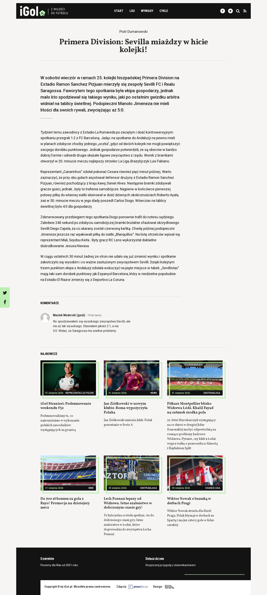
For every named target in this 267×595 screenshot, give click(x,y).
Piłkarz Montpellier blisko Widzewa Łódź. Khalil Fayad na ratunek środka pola (190, 408)
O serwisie (47, 558)
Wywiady (147, 11)
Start (118, 11)
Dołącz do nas (155, 558)
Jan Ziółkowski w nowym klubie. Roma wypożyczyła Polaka (126, 408)
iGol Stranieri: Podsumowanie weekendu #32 (65, 406)
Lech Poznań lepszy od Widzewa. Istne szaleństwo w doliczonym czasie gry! (128, 503)
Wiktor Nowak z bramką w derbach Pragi (189, 501)
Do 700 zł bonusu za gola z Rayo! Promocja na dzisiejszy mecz (65, 503)
